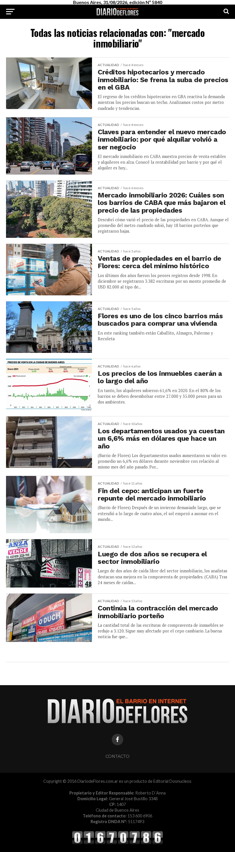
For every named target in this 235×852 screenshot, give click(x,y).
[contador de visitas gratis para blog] (117, 843)
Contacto (117, 756)
